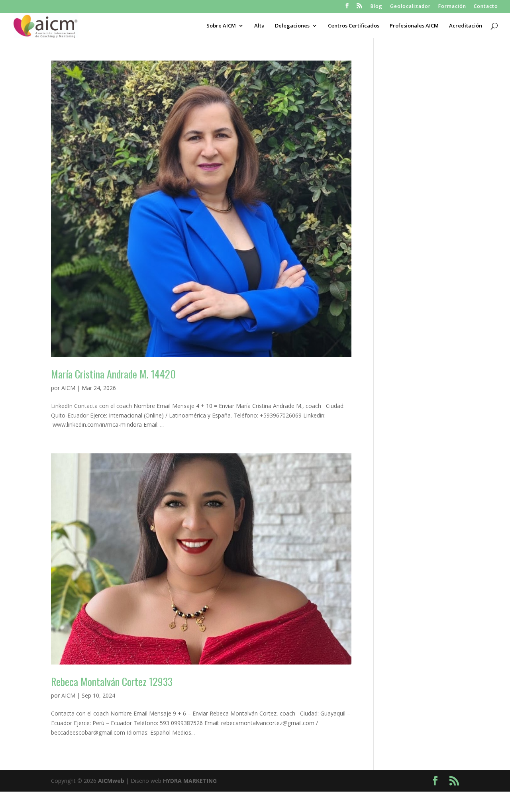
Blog (376, 7)
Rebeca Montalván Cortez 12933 (112, 681)
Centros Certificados (353, 26)
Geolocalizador (410, 7)
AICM (68, 388)
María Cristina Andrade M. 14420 (113, 374)
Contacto (486, 7)
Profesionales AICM (414, 26)
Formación (452, 7)
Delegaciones (292, 26)
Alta (259, 26)
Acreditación (465, 26)
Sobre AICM (221, 26)
